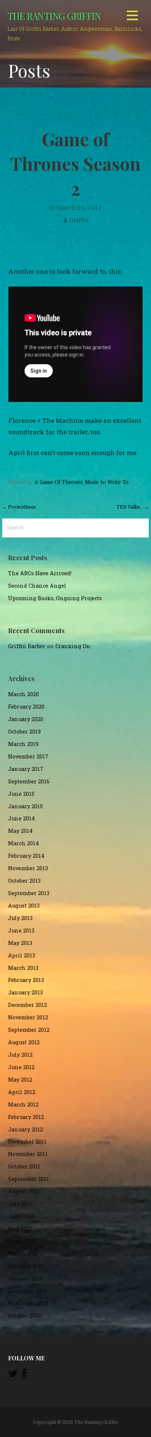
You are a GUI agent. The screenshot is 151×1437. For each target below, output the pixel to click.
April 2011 (21, 1241)
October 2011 (24, 1166)
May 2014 (20, 830)
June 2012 (21, 1067)
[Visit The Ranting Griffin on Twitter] (13, 1375)
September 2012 (28, 1029)
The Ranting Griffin (54, 16)
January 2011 (25, 1278)
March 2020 (23, 694)
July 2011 (20, 1203)
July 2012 (20, 1054)
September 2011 (28, 1178)
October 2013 (24, 880)
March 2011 (23, 1253)
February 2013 (26, 979)
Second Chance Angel (37, 585)
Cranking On (73, 646)
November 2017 (28, 756)
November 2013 (28, 868)
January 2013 (25, 992)
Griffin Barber (26, 646)
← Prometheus (19, 506)
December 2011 (27, 1141)
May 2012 (20, 1079)
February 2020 (26, 706)
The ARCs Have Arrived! (39, 573)
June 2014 (21, 818)
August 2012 (24, 1042)
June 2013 (21, 930)
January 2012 (25, 1129)
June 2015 (21, 793)
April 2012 (21, 1092)
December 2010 (27, 1291)
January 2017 (25, 768)
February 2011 (26, 1266)
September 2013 (28, 893)
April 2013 (21, 955)
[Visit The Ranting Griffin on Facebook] (24, 1375)
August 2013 (24, 905)
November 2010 (28, 1303)
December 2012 (27, 1004)
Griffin (79, 219)
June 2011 (21, 1216)
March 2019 (23, 743)
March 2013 (23, 967)
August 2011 (23, 1191)
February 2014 (26, 855)
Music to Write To (107, 482)
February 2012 (26, 1116)
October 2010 (24, 1315)
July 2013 (20, 918)
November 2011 (28, 1153)
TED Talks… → (133, 506)
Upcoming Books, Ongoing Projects (55, 598)
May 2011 (20, 1228)
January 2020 (25, 719)
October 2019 (24, 731)
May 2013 (20, 942)
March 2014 (23, 843)
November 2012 (28, 1017)
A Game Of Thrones (58, 482)
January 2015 (25, 806)
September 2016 (28, 781)
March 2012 (23, 1104)
